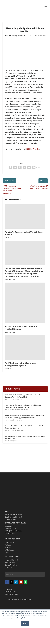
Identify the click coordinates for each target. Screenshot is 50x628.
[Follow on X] (11, 582)
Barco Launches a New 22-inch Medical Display (21, 327)
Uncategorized (18, 399)
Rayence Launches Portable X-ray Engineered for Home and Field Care (25, 437)
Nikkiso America (32, 149)
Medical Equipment (25, 35)
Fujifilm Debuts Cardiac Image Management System (20, 364)
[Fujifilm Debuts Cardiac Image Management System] (25, 347)
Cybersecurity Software (21, 409)
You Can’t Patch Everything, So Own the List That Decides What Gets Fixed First (22, 396)
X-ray (15, 441)
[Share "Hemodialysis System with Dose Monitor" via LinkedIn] (24, 167)
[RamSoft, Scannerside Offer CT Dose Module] (25, 216)
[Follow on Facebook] (7, 582)
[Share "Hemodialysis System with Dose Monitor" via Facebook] (10, 167)
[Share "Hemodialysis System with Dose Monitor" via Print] (33, 167)
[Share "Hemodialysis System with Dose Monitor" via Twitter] (15, 167)
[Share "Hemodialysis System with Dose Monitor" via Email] (29, 167)
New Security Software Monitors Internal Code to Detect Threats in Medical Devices (23, 406)
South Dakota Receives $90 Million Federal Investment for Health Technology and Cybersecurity (24, 416)
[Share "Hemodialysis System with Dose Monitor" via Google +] (19, 167)
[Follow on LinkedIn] (16, 582)
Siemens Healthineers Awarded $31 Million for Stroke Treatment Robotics (24, 427)
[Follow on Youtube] (21, 582)
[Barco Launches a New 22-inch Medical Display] (25, 303)
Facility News (18, 420)
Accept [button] (25, 623)
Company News (18, 430)
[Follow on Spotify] (25, 582)
